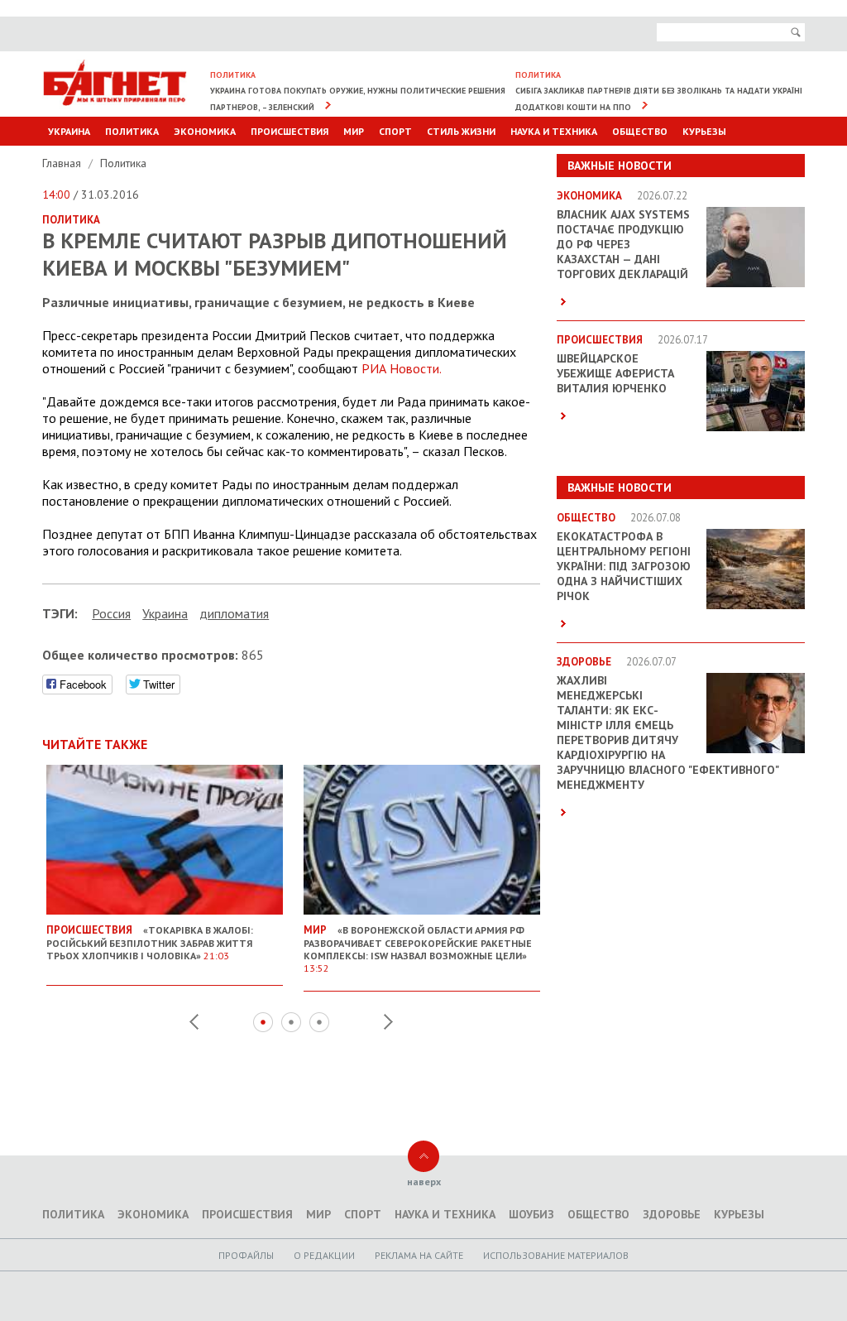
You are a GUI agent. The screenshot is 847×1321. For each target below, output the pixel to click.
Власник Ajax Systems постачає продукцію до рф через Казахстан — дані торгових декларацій (623, 244)
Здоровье (672, 1214)
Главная (63, 163)
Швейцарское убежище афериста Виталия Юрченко (615, 373)
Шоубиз (531, 1214)
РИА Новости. (401, 368)
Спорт (395, 131)
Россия (111, 613)
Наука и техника (553, 131)
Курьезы (704, 131)
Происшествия (289, 131)
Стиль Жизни (461, 131)
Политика (132, 131)
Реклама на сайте (419, 1255)
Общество (640, 131)
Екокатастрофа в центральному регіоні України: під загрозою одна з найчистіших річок (624, 566)
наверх (424, 1181)
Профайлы (246, 1255)
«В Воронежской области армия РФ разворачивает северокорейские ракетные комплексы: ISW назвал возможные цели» (418, 948)
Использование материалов (556, 1255)
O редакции (324, 1255)
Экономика (205, 131)
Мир (353, 131)
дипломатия (234, 613)
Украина (69, 131)
